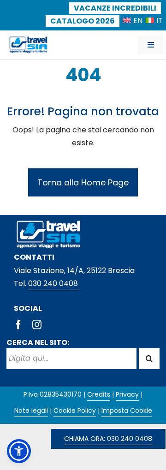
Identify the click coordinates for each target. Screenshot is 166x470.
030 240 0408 (53, 283)
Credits (98, 394)
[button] (19, 451)
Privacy (127, 394)
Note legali (31, 410)
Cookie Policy (74, 410)
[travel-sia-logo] (28, 38)
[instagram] (37, 324)
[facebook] (18, 324)
